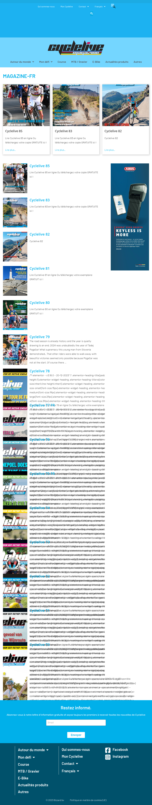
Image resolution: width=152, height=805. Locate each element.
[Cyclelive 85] (26, 105)
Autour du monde (20, 61)
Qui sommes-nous (46, 6)
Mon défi (44, 61)
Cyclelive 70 (40, 644)
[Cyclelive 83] (76, 105)
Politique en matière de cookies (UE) (88, 800)
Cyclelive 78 (40, 371)
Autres (138, 61)
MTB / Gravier (79, 61)
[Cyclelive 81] (15, 281)
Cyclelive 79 (40, 336)
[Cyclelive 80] (15, 315)
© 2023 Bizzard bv (55, 800)
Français (99, 6)
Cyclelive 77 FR (42, 405)
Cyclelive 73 (40, 542)
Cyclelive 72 (40, 576)
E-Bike (96, 61)
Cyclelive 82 (113, 131)
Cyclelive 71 (40, 610)
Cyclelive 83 (63, 131)
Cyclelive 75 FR (42, 473)
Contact (82, 6)
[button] (112, 6)
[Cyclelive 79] (15, 349)
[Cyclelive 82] (125, 105)
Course (62, 61)
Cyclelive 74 (40, 507)
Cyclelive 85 (13, 131)
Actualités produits (116, 61)
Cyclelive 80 (40, 302)
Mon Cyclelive (67, 6)
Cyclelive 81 (40, 268)
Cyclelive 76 (40, 439)
